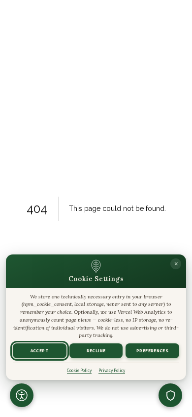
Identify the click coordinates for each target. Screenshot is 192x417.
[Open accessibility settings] (21, 395)
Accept (40, 350)
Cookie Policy (79, 370)
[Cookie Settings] (170, 395)
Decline (96, 350)
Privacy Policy (111, 370)
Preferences (152, 350)
